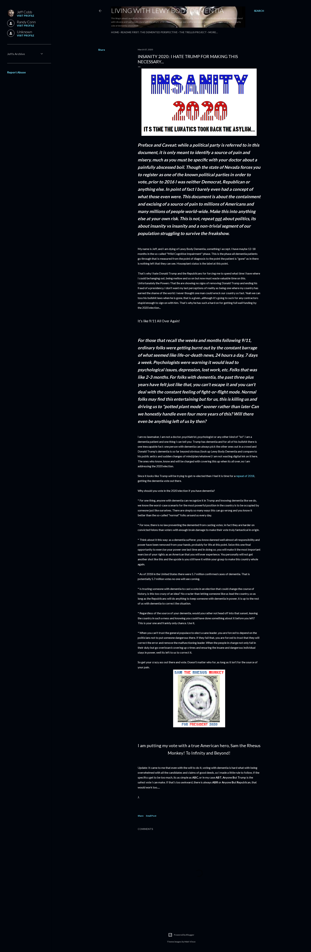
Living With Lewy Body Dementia (167, 10)
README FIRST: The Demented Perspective (149, 32)
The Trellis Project (193, 32)
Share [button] (101, 49)
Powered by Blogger (184, 934)
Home (115, 32)
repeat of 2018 (245, 476)
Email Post (151, 815)
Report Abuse (16, 72)
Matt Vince (189, 941)
